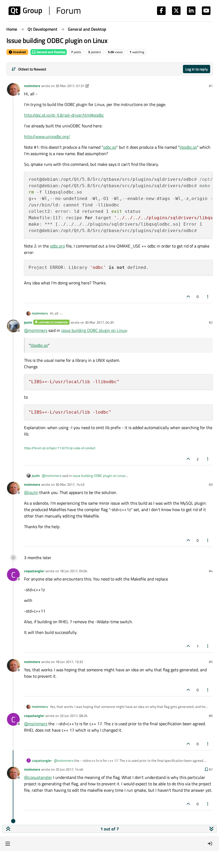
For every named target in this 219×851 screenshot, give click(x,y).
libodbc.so (188, 147)
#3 (211, 484)
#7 (211, 769)
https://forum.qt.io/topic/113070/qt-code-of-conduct (59, 447)
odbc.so (109, 147)
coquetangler (34, 571)
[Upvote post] (188, 296)
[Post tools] (208, 296)
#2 (211, 322)
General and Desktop (50, 51)
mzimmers (32, 85)
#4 (211, 571)
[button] (7, 843)
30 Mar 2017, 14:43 (70, 484)
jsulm (28, 322)
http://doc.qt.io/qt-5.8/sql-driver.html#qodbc (64, 115)
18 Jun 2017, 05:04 (73, 571)
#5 (211, 661)
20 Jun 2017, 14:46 (69, 769)
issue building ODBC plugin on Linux (94, 330)
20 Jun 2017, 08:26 (73, 715)
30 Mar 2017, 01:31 (70, 85)
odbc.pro (57, 246)
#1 (211, 85)
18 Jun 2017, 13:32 (69, 661)
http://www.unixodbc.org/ (47, 136)
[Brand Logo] (44, 10)
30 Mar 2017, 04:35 (99, 322)
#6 (211, 715)
